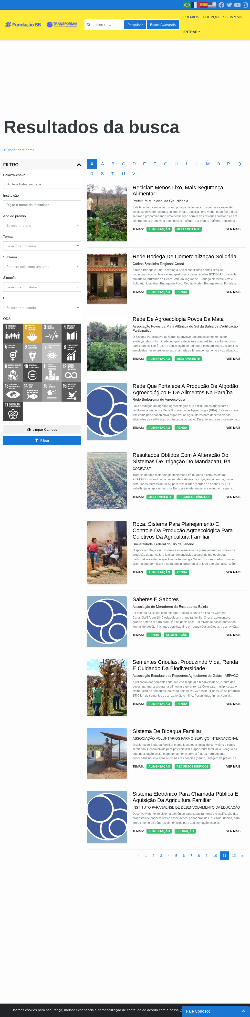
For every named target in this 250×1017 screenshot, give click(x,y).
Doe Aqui (211, 17)
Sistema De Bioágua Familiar (167, 731)
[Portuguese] (187, 5)
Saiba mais (232, 17)
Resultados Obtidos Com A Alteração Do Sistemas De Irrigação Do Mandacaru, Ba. (182, 458)
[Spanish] (204, 5)
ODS (6, 319)
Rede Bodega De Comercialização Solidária (184, 256)
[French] (195, 5)
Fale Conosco (198, 1011)
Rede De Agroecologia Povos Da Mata (178, 319)
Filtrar (44, 440)
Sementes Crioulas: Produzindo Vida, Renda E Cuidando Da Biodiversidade (185, 665)
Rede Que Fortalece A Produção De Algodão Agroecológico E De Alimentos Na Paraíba (185, 389)
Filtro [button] (11, 164)
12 (234, 856)
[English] (212, 5)
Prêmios (191, 17)
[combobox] (42, 225)
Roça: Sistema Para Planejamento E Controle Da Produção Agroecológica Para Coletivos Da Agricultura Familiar (183, 530)
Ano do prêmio (14, 216)
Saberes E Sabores (156, 599)
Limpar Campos (44, 429)
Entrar (190, 32)
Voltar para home (21, 150)
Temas (8, 236)
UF (5, 298)
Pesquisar (135, 25)
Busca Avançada (163, 25)
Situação (10, 278)
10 (215, 856)
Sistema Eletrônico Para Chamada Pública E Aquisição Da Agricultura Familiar (185, 797)
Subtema (10, 257)
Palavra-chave (14, 175)
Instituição (11, 195)
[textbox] (42, 225)
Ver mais (233, 229)
